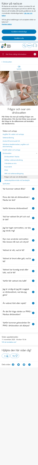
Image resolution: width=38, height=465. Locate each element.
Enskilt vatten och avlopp (11, 150)
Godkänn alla (19, 38)
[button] (24, 45)
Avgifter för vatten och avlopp (13, 134)
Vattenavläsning (8, 138)
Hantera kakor (7, 24)
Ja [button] (5, 356)
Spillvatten (6, 184)
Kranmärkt (8, 167)
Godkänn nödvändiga (19, 32)
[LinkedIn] (24, 364)
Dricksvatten (7, 62)
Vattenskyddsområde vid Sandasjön (17, 180)
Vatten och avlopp (10, 131)
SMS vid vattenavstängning (13, 173)
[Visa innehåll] (33, 189)
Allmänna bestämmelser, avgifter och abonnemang (16, 145)
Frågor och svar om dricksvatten (15, 177)
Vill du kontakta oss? (9, 342)
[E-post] (29, 364)
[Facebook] (13, 364)
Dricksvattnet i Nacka (11, 157)
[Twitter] (18, 364)
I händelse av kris (10, 163)
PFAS (6, 170)
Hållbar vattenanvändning (13, 160)
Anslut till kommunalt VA (11, 141)
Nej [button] (13, 356)
